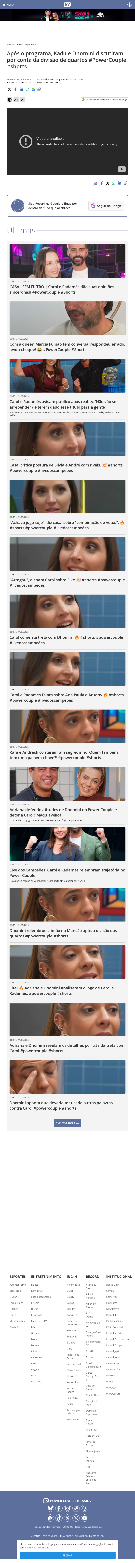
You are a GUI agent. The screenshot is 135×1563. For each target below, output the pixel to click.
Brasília (71, 1296)
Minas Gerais (74, 1370)
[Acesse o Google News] (33, 89)
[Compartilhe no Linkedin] (21, 89)
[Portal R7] (67, 4)
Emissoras (111, 1302)
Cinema (35, 1302)
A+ (16, 99)
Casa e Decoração (41, 1296)
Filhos (34, 1327)
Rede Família (113, 1369)
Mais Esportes (17, 1321)
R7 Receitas (37, 1357)
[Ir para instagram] (67, 1508)
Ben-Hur (90, 1351)
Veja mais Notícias (67, 1122)
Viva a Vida (36, 1381)
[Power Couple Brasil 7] (67, 15)
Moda (34, 1339)
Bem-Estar (36, 1290)
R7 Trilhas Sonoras (116, 1321)
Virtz (33, 1375)
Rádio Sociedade (115, 1327)
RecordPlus (112, 1315)
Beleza (34, 1284)
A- (22, 99)
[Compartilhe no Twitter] (9, 89)
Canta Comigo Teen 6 (93, 1376)
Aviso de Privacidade (38, 1547)
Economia (72, 1330)
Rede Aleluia (112, 1363)
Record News (113, 1357)
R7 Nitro (35, 1351)
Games (35, 1333)
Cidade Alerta (93, 1395)
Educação (72, 1336)
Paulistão (14, 1327)
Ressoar (110, 1375)
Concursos (72, 1315)
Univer (109, 1381)
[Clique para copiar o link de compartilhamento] (39, 89)
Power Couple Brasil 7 (27, 44)
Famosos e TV (39, 1321)
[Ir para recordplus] (50, 1518)
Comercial (111, 1296)
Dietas (34, 1308)
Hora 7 (70, 1348)
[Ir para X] (67, 1518)
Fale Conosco (50, 1536)
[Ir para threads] (84, 1508)
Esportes (18, 1276)
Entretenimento (46, 1276)
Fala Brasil (91, 1429)
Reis (88, 1466)
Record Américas (115, 1333)
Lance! (13, 1315)
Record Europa (114, 1345)
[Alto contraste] (9, 99)
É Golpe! (71, 1342)
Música (35, 1345)
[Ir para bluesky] (50, 1508)
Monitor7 (72, 1376)
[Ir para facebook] (59, 1508)
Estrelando (36, 1315)
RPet (33, 1363)
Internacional (74, 1364)
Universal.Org (113, 1393)
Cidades (71, 1308)
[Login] (129, 4)
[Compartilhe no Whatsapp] (27, 89)
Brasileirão (15, 1290)
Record (10, 44)
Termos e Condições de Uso (89, 1536)
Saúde (70, 1403)
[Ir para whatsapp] (76, 1518)
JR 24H (72, 1276)
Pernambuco (74, 1382)
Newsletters (112, 1308)
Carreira (110, 1290)
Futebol (14, 1308)
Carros (70, 1302)
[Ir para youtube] (84, 1518)
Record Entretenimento (118, 1339)
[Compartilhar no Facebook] (15, 89)
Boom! (89, 1357)
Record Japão (113, 1351)
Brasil (70, 1290)
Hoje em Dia (92, 1435)
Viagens (35, 1369)
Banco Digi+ (112, 1284)
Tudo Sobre (73, 1419)
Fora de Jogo (16, 1302)
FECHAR (67, 1555)
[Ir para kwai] (76, 1508)
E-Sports (14, 1296)
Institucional (119, 1276)
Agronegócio (74, 1284)
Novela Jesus (93, 1451)
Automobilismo (18, 1284)
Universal (111, 1387)
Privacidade (66, 1536)
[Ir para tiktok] (59, 1518)
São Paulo (72, 1397)
